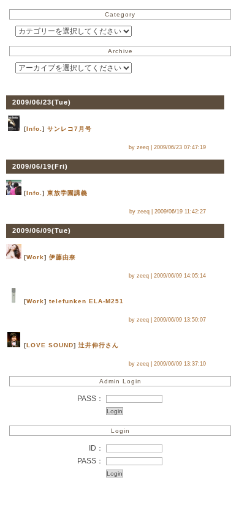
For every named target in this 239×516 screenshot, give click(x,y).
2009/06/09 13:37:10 (180, 364)
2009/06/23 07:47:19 (180, 147)
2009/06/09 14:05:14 (180, 276)
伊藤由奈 (62, 257)
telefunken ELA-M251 (86, 301)
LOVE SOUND (50, 345)
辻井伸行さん (98, 345)
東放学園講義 (67, 193)
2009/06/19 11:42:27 (180, 211)
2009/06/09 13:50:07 (180, 320)
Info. (34, 128)
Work (35, 257)
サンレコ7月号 (69, 128)
